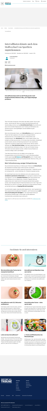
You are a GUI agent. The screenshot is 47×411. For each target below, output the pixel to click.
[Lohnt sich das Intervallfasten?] (12, 325)
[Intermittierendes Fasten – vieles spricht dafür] (35, 293)
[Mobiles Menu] (2, 3)
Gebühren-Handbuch (27, 1)
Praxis (17, 384)
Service (27, 380)
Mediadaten (28, 384)
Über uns (27, 382)
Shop (33, 1)
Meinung (17, 387)
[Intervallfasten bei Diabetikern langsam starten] (35, 260)
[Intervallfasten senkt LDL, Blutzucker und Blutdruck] (12, 293)
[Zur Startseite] (8, 3)
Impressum (8, 395)
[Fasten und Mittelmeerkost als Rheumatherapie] (35, 325)
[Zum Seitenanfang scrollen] (44, 408)
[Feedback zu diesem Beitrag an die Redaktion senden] (9, 62)
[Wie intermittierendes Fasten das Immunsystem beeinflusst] (12, 260)
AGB (13, 395)
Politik (17, 385)
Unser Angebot (29, 385)
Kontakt (2, 395)
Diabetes (19, 157)
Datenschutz (18, 395)
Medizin (17, 382)
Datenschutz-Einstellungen (27, 395)
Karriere (27, 387)
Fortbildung (18, 390)
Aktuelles (18, 380)
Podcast (17, 388)
